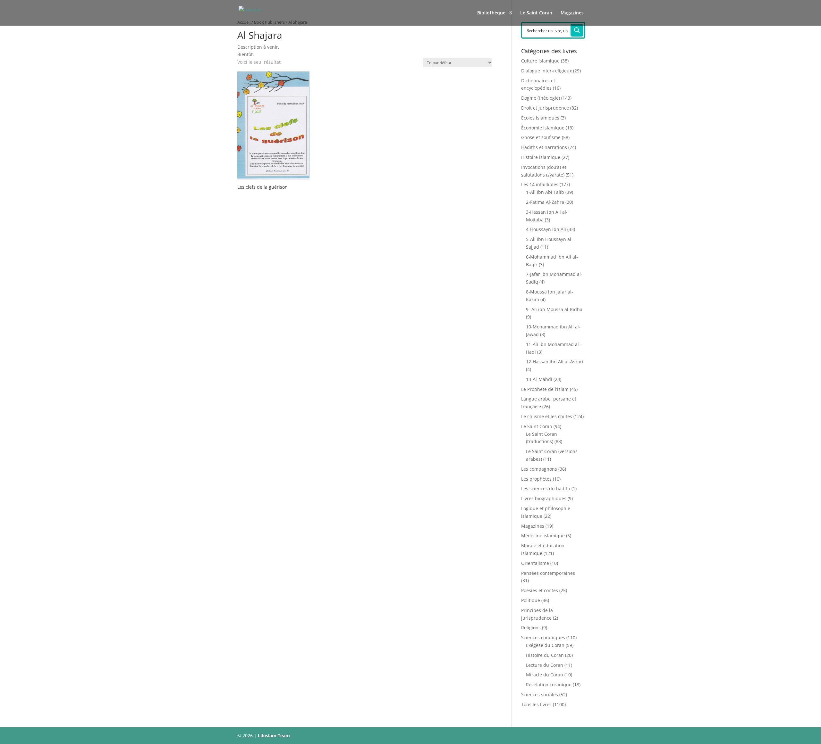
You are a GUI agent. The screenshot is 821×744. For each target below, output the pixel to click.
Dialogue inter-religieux (546, 71)
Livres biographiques (543, 498)
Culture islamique (540, 61)
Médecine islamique (543, 536)
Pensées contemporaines (548, 573)
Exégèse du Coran (545, 645)
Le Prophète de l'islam (545, 389)
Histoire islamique (540, 157)
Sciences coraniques (543, 637)
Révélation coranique (548, 685)
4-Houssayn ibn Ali (546, 229)
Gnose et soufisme (541, 137)
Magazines (572, 13)
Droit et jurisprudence (545, 108)
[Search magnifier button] (577, 30)
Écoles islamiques (540, 118)
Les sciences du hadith (545, 488)
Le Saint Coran (536, 13)
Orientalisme (535, 563)
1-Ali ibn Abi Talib (545, 192)
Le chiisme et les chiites (546, 416)
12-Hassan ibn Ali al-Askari (554, 362)
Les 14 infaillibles (539, 184)
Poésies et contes (539, 590)
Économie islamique (542, 128)
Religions (531, 627)
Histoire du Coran (545, 655)
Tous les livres (536, 704)
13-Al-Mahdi (539, 379)
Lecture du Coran (544, 665)
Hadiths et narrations (544, 147)
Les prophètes (536, 479)
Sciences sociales (539, 694)
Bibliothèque (491, 13)
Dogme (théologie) (540, 98)
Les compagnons (539, 469)
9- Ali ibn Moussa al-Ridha (554, 309)
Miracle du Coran (544, 675)
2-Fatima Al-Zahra (545, 202)
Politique (530, 600)
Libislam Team (274, 735)
